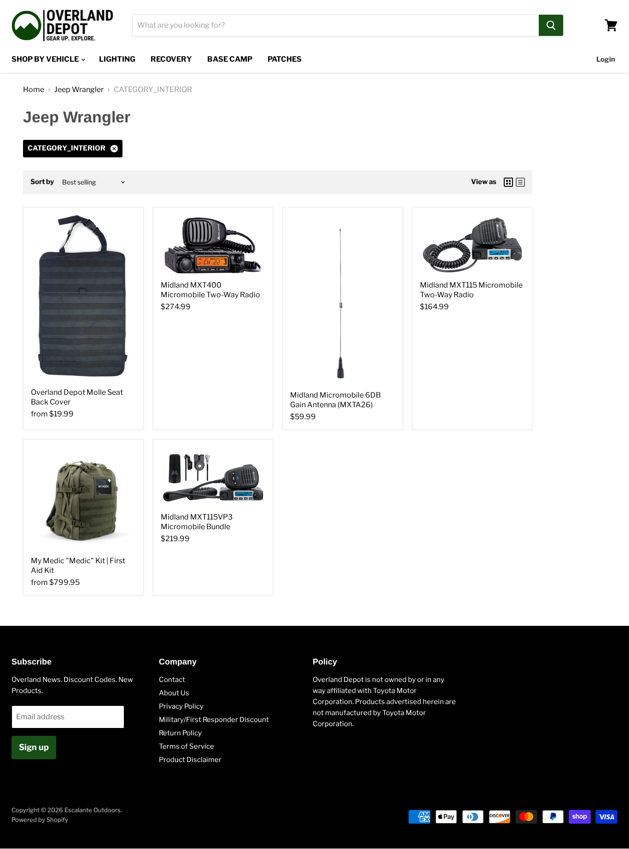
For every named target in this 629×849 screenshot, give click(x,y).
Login (605, 59)
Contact (172, 680)
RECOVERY (171, 59)
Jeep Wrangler (79, 90)
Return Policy (180, 733)
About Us (174, 693)
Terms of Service (186, 746)
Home (33, 90)
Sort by (42, 182)
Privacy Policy (181, 706)
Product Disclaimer (190, 760)
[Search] (551, 25)
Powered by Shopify (40, 819)
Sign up (34, 747)
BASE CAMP (229, 59)
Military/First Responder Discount (214, 720)
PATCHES (285, 59)
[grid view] (508, 182)
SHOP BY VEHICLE (46, 59)
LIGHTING (117, 59)
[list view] (520, 182)
